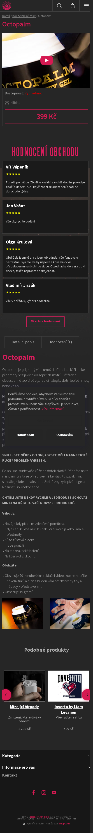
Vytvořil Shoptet (35, 824)
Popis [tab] (23, 342)
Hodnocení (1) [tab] (60, 342)
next (87, 694)
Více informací (52, 409)
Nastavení (44, 420)
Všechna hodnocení (45, 321)
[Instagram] (44, 792)
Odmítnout (25, 435)
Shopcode (64, 824)
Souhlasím (64, 435)
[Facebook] (33, 792)
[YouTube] (54, 792)
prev (5, 694)
